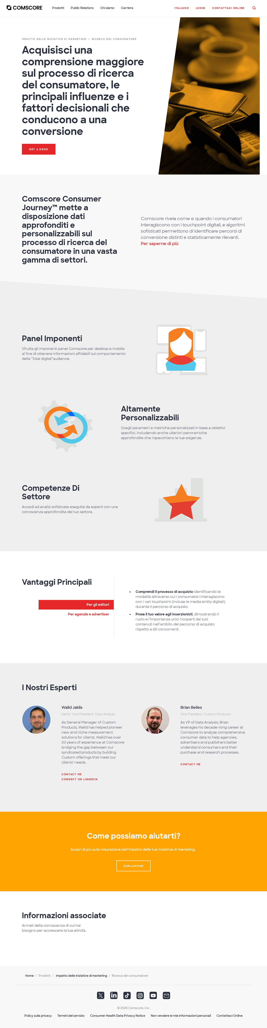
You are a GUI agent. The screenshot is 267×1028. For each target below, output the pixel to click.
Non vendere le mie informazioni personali (181, 1016)
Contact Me (72, 774)
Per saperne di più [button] (159, 243)
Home (29, 976)
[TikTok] (127, 997)
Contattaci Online (230, 1016)
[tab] (76, 605)
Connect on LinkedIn (80, 779)
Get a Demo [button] (38, 149)
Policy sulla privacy (38, 1016)
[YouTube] (153, 997)
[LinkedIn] (114, 997)
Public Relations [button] (82, 8)
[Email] (166, 997)
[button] (182, 10)
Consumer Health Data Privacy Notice (117, 1016)
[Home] (24, 10)
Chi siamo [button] (107, 8)
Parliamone (133, 866)
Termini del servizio (70, 1016)
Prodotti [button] (58, 8)
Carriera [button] (127, 8)
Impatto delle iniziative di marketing (81, 976)
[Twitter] (101, 997)
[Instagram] (140, 997)
